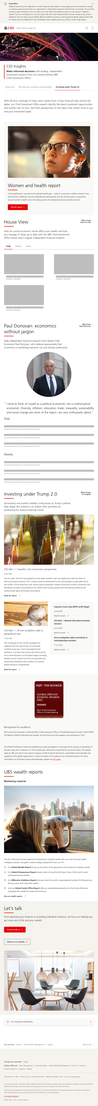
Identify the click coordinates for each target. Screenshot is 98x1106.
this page (57, 759)
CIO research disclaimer (11, 1096)
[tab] (8, 246)
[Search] (86, 28)
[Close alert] (92, 3)
